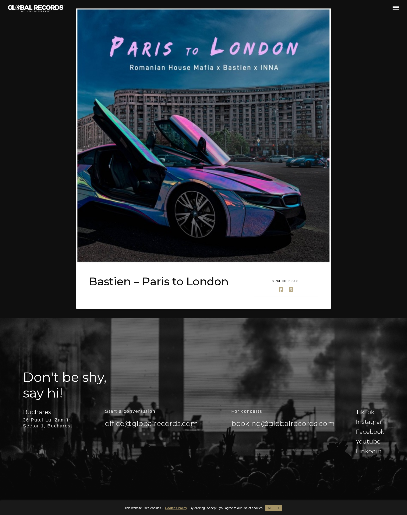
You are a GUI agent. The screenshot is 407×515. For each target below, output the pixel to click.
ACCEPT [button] (273, 508)
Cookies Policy (176, 508)
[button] (396, 7)
